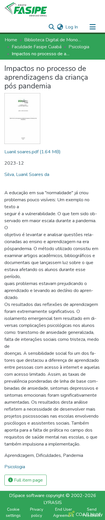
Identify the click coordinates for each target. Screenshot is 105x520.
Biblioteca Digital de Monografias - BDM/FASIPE (53, 40)
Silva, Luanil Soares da (26, 174)
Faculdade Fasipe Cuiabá (37, 47)
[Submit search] (51, 27)
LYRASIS (52, 502)
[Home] (25, 9)
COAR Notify (89, 514)
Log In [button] (71, 27)
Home (11, 40)
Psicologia (79, 47)
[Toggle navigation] (92, 27)
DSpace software (27, 495)
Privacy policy (36, 512)
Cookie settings (13, 512)
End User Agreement (63, 512)
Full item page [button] (28, 480)
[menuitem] (60, 27)
